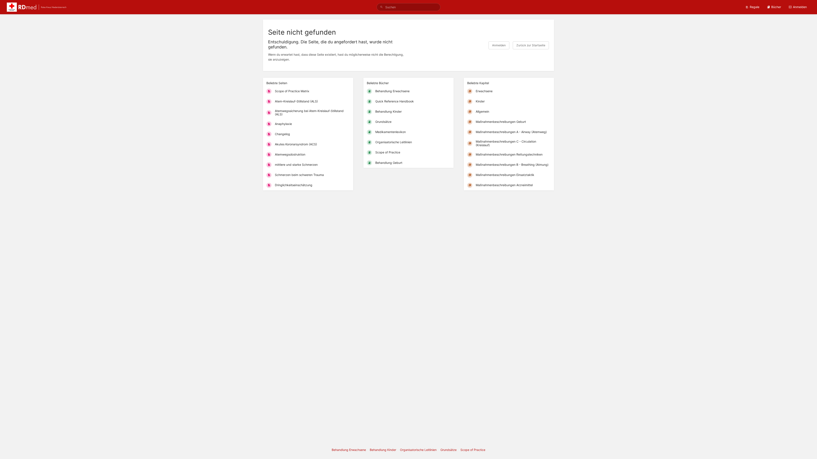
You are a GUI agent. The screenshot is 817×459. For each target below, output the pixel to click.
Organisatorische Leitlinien (418, 450)
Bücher (776, 7)
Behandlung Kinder (383, 450)
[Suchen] (381, 7)
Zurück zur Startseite (530, 45)
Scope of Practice (472, 450)
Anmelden (800, 7)
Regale (754, 7)
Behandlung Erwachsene (349, 450)
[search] (408, 7)
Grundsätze (448, 450)
